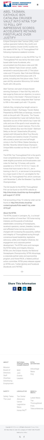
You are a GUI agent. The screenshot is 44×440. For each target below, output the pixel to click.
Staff (5, 375)
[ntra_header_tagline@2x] (17, 2)
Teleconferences (36, 409)
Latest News (35, 398)
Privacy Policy (34, 427)
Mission (6, 367)
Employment (8, 383)
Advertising (7, 381)
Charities (6, 378)
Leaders (20, 378)
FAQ (32, 374)
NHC (19, 370)
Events (19, 376)
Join (18, 373)
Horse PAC (21, 410)
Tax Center (21, 396)
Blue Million (24, 432)
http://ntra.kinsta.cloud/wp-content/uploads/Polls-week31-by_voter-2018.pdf (19, 205)
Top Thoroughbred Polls (36, 403)
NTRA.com (16, 427)
